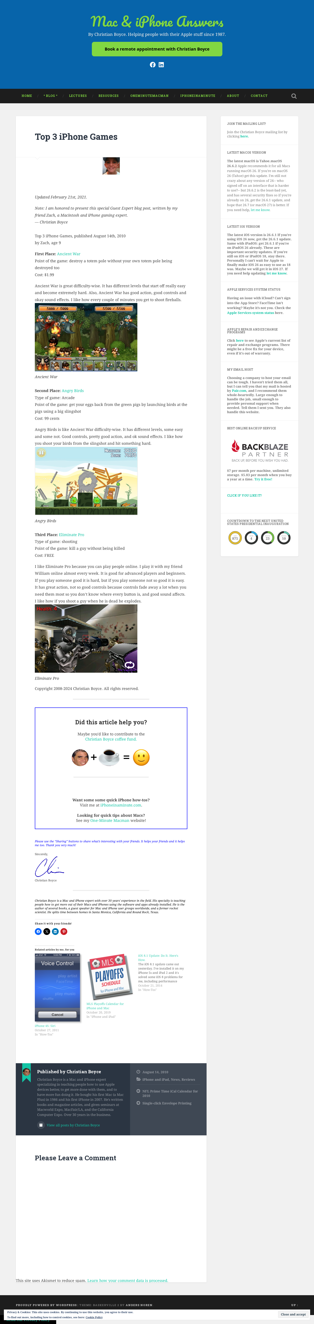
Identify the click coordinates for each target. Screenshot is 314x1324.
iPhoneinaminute (197, 96)
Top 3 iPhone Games (76, 136)
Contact (259, 96)
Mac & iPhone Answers (157, 21)
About (233, 96)
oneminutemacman (149, 96)
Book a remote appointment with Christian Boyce (157, 49)
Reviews (188, 1079)
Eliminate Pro (71, 534)
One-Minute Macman (109, 820)
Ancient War (68, 253)
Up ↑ (294, 1305)
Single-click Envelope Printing (167, 1103)
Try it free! (263, 479)
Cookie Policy (94, 1317)
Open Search (294, 96)
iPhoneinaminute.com (120, 805)
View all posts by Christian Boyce (73, 1125)
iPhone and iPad (155, 1079)
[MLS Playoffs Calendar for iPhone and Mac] (110, 978)
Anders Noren (139, 1305)
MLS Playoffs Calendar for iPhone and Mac (105, 1006)
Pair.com (239, 390)
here (240, 340)
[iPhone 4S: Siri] (58, 989)
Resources (108, 96)
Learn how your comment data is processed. (127, 1280)
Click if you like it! (244, 495)
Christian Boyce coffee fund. (111, 739)
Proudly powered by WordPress (46, 1305)
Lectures (78, 96)
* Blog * (50, 96)
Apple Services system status (250, 313)
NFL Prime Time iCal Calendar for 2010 (170, 1093)
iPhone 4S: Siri (45, 1026)
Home (27, 96)
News (175, 1079)
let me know (260, 210)
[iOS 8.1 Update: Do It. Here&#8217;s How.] (164, 973)
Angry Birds (73, 390)
